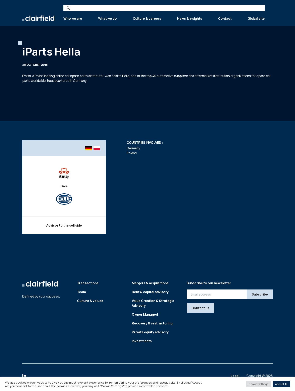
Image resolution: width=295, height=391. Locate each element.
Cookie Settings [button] (258, 384)
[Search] (68, 8)
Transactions (88, 283)
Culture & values (90, 301)
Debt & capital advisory (150, 292)
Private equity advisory (150, 332)
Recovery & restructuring (152, 323)
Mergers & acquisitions (150, 283)
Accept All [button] (281, 384)
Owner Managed (145, 314)
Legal (235, 376)
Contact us (200, 308)
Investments (142, 341)
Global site (256, 18)
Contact (225, 18)
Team (81, 292)
